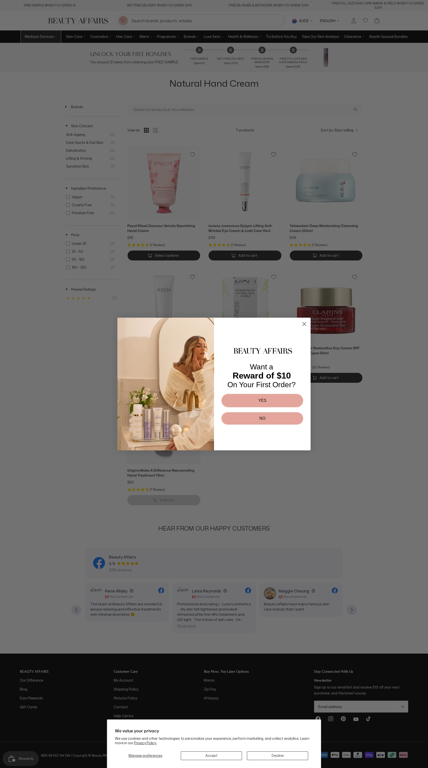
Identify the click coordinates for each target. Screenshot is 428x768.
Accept (211, 755)
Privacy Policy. (145, 743)
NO (262, 418)
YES (262, 400)
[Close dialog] (304, 324)
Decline (278, 755)
